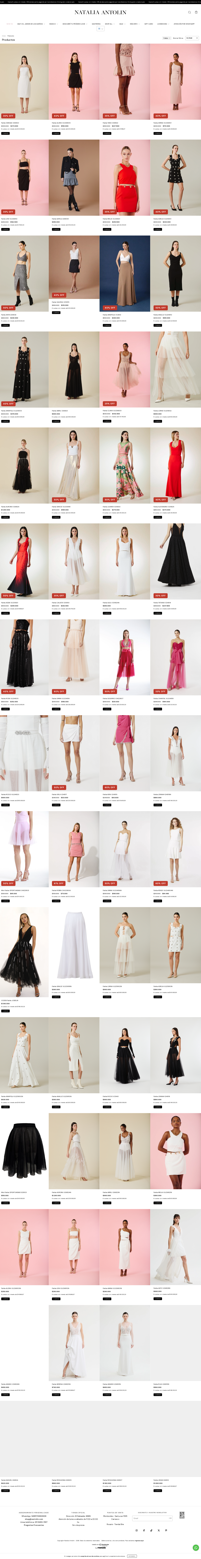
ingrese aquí (139, 1541)
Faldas (166, 38)
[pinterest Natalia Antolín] (166, 1530)
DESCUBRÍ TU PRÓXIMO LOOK (74, 24)
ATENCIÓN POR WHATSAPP (184, 24)
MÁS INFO (134, 24)
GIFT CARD (148, 24)
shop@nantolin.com (34, 1519)
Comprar (5, 133)
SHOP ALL (109, 24)
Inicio (4, 36)
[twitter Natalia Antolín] (159, 1530)
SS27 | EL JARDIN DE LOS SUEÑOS (30, 24)
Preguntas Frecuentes (34, 1525)
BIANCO (52, 24)
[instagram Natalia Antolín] (136, 1530)
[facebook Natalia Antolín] (144, 1530)
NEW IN (10, 24)
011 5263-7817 (41, 1522)
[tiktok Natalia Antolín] (151, 1530)
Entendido (132, 1556)
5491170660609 (38, 1516)
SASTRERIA (96, 24)
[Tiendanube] (100, 1546)
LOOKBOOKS (162, 24)
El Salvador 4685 (83, 1516)
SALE (121, 24)
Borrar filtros (178, 38)
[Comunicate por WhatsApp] (196, 1548)
